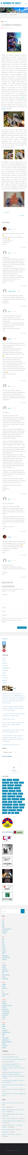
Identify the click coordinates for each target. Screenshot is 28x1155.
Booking (4, 1047)
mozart (19, 802)
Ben (3, 923)
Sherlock (5, 810)
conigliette (3, 108)
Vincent (4, 950)
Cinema (4, 663)
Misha (3, 1024)
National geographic (7, 1041)
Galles (9, 793)
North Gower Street (7, 804)
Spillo (13, 1054)
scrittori (21, 807)
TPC (3, 1036)
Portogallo (22, 804)
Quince (4, 1007)
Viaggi (3, 680)
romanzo (9, 807)
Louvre (4, 946)
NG (3, 940)
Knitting (5, 14)
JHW (3, 921)
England (18, 791)
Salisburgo (15, 807)
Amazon (4, 965)
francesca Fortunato (7, 1059)
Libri (3, 673)
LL (2, 990)
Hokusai (4, 952)
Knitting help (5, 1009)
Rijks (3, 953)
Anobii (3, 986)
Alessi (3, 976)
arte (11, 782)
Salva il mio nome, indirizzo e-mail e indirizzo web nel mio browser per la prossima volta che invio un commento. (14, 620)
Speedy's (19, 810)
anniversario (5, 782)
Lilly (9, 386)
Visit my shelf (14, 770)
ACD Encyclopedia (6, 929)
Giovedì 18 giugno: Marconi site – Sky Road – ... (13, 1114)
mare (15, 802)
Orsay (3, 948)
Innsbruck (19, 796)
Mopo (9, 229)
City (3, 992)
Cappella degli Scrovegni (12, 1057)
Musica (4, 675)
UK (12, 813)
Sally (9, 253)
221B (4, 780)
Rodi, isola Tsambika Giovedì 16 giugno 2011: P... (14, 1121)
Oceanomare (5, 994)
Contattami (5, 638)
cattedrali (10, 788)
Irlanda (4, 799)
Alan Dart (9, 780)
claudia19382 (12, 291)
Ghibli (3, 1034)
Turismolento (5, 1038)
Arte (3, 658)
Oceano (15, 804)
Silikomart (4, 969)
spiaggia (4, 813)
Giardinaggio (5, 668)
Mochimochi (5, 1015)
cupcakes (5, 791)
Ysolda (3, 1017)
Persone (4, 677)
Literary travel (5, 1039)
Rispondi (23, 247)
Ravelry (23, 97)
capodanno (10, 785)
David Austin (5, 971)
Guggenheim (5, 955)
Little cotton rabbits (7, 1005)
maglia (10, 802)
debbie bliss (12, 791)
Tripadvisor (5, 1045)
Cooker (4, 967)
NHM (3, 942)
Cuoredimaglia (5, 1013)
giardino (20, 793)
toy (9, 813)
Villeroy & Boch (5, 974)
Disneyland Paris (6, 1032)
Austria (16, 782)
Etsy (3, 973)
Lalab (3, 995)
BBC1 (3, 927)
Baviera (21, 782)
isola (9, 799)
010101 (4, 1107)
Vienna (16, 813)
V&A (3, 944)
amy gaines (15, 780)
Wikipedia (4, 988)
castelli (4, 788)
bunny (4, 785)
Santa (3, 1028)
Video (3, 682)
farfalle (4, 793)
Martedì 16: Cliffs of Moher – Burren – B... (12, 1134)
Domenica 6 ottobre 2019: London (10, 1103)
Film (26, 87)
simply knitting (12, 810)
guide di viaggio (11, 796)
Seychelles (4, 1030)
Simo (3, 1018)
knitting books (15, 799)
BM (3, 938)
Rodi (4, 807)
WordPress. (18, 1150)
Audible (4, 984)
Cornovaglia (17, 788)
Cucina (3, 665)
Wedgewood (5, 978)
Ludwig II (5, 802)
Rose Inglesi (11, 1061)
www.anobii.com (14, 771)
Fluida (13, 1150)
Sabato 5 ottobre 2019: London (10, 1118)
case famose (18, 785)
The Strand (4, 930)
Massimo (4, 959)
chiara (3, 1080)
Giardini (15, 793)
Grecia (4, 796)
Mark (3, 925)
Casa (3, 660)
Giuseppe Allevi (6, 957)
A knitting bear (5, 1011)
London (22, 799)
